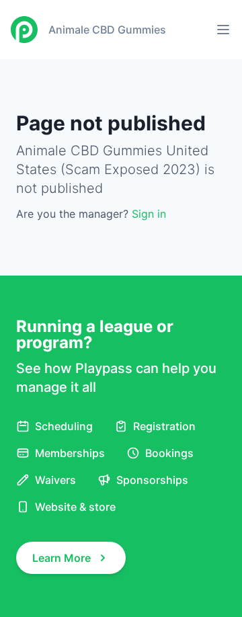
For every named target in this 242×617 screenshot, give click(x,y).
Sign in (149, 213)
